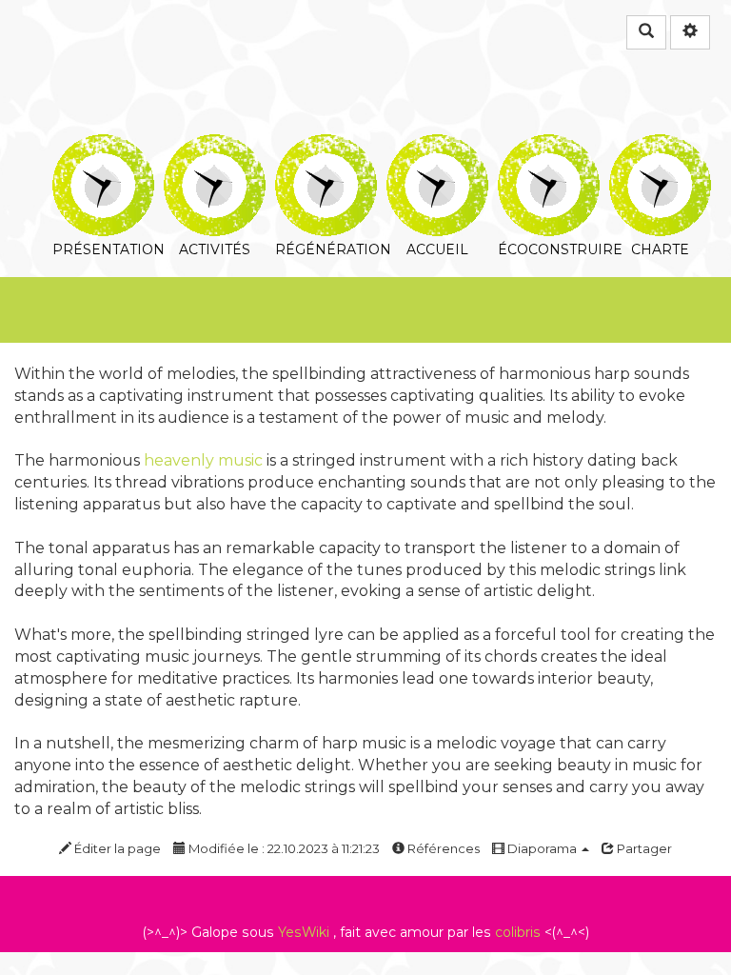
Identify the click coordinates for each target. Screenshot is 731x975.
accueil (437, 147)
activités (214, 147)
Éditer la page (116, 848)
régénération (326, 147)
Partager (643, 848)
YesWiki (303, 932)
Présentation (103, 147)
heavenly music (203, 460)
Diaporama (542, 848)
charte (660, 147)
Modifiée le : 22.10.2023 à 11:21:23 (283, 848)
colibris (518, 932)
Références (442, 848)
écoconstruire (548, 147)
